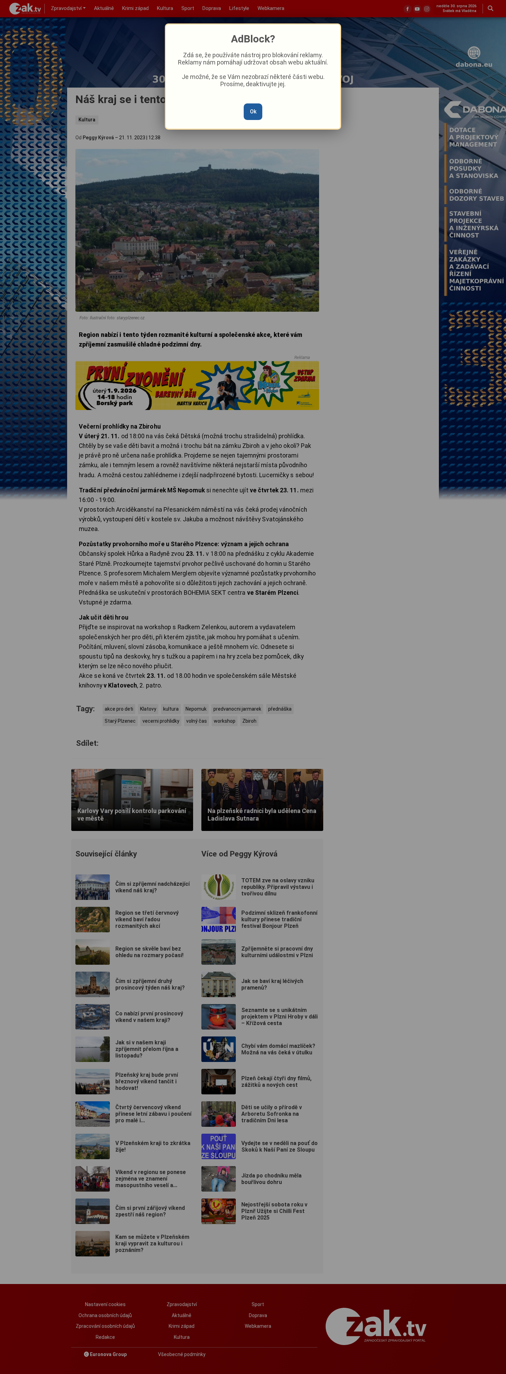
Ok (253, 111)
